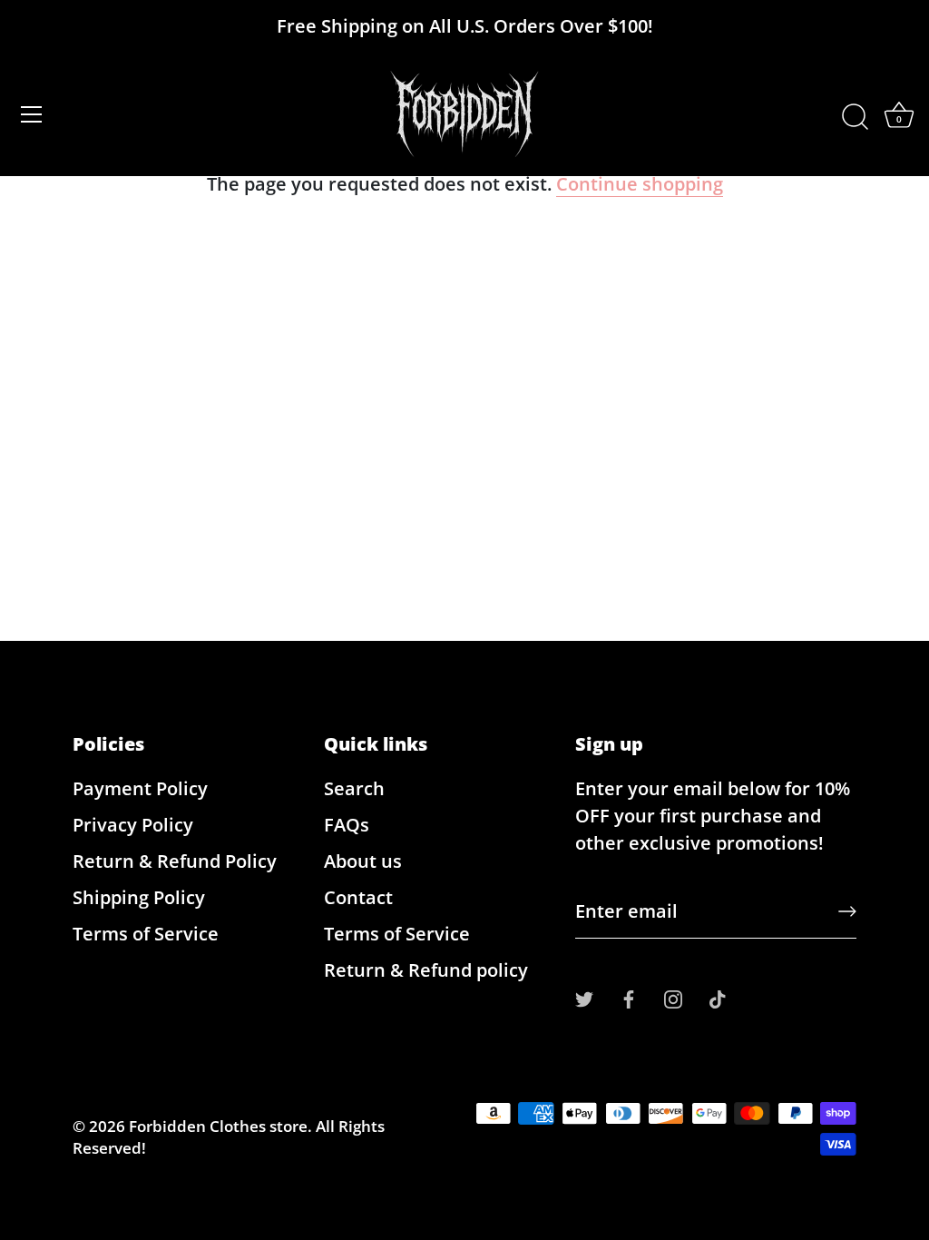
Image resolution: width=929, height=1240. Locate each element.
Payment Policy (140, 788)
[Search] (855, 117)
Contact (358, 897)
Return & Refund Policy (175, 861)
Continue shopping (639, 184)
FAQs (346, 824)
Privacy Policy (133, 824)
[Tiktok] (718, 997)
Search (354, 788)
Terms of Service (146, 933)
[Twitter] (584, 997)
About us (363, 861)
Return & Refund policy (426, 970)
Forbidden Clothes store (218, 1126)
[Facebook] (629, 997)
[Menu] (32, 114)
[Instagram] (673, 997)
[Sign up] (847, 911)
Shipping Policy (139, 897)
